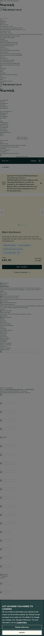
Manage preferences (22, 627)
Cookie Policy (22, 622)
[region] (22, 618)
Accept (22, 632)
